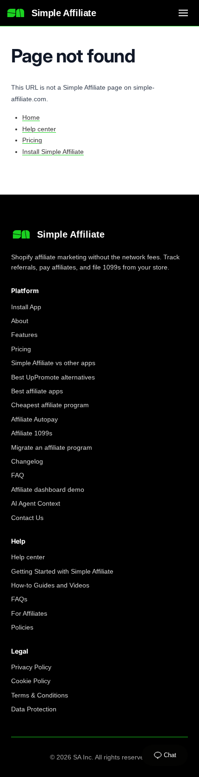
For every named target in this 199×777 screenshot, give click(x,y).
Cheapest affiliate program (50, 405)
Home (31, 117)
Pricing (32, 140)
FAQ (17, 475)
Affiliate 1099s (31, 433)
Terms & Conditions (39, 695)
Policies (22, 627)
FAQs (19, 599)
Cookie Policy (30, 681)
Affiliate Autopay (34, 419)
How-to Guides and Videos (50, 585)
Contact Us (27, 517)
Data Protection (33, 709)
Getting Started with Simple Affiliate (62, 571)
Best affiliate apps (37, 391)
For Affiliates (29, 613)
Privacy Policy (31, 667)
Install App (26, 307)
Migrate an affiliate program (51, 447)
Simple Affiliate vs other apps (53, 363)
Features (24, 334)
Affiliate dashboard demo (47, 489)
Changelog (27, 461)
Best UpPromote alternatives (53, 377)
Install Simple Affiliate (53, 151)
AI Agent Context (35, 503)
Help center (39, 129)
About (19, 320)
